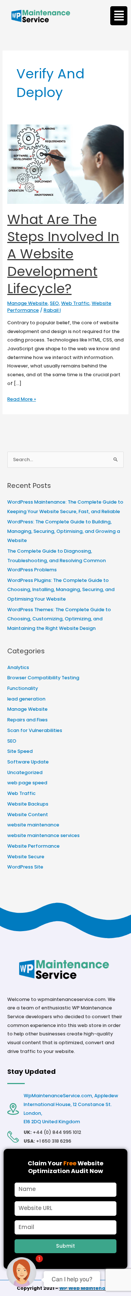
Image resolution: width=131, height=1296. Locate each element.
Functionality (22, 688)
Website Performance (33, 846)
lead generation (26, 699)
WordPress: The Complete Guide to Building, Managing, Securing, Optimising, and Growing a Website (63, 531)
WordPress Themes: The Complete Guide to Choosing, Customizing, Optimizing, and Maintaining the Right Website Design (59, 618)
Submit (65, 1246)
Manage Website (27, 303)
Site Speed (20, 751)
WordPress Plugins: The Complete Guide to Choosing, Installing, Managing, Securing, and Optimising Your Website (61, 589)
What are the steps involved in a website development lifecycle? (63, 254)
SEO (54, 303)
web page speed (27, 783)
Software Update (28, 762)
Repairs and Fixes (27, 720)
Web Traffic (75, 303)
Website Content (27, 814)
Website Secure (25, 857)
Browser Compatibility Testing (43, 678)
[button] (118, 15)
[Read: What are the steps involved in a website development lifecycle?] (65, 164)
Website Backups (27, 804)
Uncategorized (25, 772)
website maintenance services (43, 835)
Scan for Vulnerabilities (34, 730)
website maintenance (33, 825)
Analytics (18, 667)
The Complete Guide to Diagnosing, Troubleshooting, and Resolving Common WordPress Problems (56, 560)
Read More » (21, 398)
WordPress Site (25, 867)
